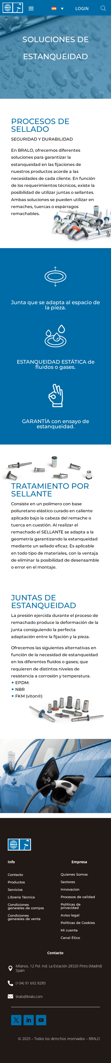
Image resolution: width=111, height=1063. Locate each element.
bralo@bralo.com (29, 996)
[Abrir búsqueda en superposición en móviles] (103, 8)
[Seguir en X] (16, 1020)
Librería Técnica (21, 897)
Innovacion (70, 889)
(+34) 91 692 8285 (31, 983)
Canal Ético (70, 938)
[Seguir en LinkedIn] (28, 1020)
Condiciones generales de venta (24, 917)
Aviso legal (70, 915)
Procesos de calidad (78, 897)
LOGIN (82, 8)
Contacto (15, 875)
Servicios (15, 890)
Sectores (68, 882)
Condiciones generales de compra (26, 906)
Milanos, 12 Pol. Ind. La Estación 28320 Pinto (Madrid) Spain (59, 968)
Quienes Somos (74, 874)
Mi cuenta (69, 930)
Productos (16, 882)
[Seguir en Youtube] (41, 1020)
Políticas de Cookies (78, 923)
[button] (57, 8)
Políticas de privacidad (71, 906)
